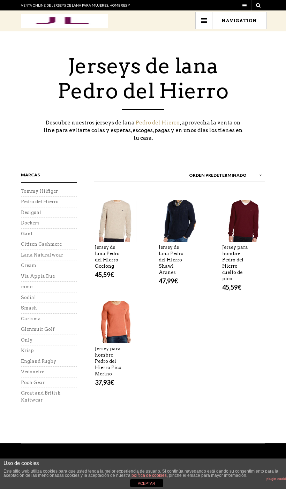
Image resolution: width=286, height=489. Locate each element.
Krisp (27, 350)
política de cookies (149, 475)
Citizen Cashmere (41, 244)
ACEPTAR (146, 483)
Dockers (30, 223)
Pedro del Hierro (158, 123)
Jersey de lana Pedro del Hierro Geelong (107, 257)
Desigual (31, 212)
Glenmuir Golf (37, 329)
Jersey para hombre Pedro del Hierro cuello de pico (235, 263)
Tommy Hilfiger (39, 191)
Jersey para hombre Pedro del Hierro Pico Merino (108, 361)
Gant (26, 233)
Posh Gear (33, 382)
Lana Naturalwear (42, 255)
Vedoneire (32, 371)
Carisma (31, 318)
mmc (26, 286)
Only (26, 340)
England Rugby (38, 361)
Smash (29, 308)
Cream (28, 265)
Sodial (28, 297)
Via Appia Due (38, 276)
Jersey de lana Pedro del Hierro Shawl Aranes (171, 260)
